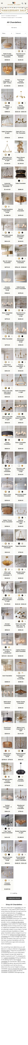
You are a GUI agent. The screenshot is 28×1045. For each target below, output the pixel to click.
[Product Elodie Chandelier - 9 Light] (21, 820)
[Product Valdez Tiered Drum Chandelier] (7, 509)
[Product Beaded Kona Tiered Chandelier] (7, 1002)
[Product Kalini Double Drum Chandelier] (21, 276)
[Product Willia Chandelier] (7, 328)
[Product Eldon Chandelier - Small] (21, 432)
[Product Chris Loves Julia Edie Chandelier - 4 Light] (7, 406)
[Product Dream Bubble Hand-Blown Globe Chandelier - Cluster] (21, 846)
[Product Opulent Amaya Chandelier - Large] (21, 743)
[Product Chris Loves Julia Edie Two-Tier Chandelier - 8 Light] (21, 613)
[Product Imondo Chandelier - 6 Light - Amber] (7, 69)
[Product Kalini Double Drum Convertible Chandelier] (7, 43)
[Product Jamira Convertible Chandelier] (21, 95)
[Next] (25, 51)
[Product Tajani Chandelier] (21, 535)
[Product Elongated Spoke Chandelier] (7, 535)
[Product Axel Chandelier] (7, 665)
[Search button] (22, 3)
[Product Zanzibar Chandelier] (21, 769)
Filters (3, 33)
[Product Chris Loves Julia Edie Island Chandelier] (7, 380)
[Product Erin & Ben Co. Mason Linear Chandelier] (21, 1002)
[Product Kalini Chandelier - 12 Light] (21, 872)
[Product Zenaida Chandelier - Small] (7, 276)
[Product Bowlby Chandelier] (21, 587)
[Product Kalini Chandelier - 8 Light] (7, 121)
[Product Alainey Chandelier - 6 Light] (7, 95)
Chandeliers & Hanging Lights (7, 17)
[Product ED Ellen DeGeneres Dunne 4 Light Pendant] (21, 976)
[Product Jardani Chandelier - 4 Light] (7, 976)
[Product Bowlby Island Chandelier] (21, 250)
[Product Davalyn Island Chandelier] (21, 561)
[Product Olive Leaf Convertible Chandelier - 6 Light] (7, 561)
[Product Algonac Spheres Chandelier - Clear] (21, 924)
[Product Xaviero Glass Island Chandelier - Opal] (21, 406)
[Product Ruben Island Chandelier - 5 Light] (7, 898)
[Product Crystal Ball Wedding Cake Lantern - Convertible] (21, 898)
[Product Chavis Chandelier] (7, 432)
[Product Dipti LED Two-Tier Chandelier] (21, 121)
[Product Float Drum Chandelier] (7, 717)
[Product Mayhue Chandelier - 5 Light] (21, 354)
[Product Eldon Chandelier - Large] (7, 302)
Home (2, 15)
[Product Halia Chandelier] (21, 172)
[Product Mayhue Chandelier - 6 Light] (21, 509)
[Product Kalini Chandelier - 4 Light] (21, 380)
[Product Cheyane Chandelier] (7, 872)
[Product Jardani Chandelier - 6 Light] (21, 794)
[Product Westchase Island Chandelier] (21, 483)
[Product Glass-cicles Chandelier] (7, 483)
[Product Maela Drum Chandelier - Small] (7, 743)
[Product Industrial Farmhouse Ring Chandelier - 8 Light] (7, 172)
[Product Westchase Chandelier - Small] (21, 328)
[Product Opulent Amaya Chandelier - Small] (7, 846)
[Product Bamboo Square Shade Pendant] (21, 1028)
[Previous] (16, 51)
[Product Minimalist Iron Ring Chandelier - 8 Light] (7, 147)
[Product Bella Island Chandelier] (7, 691)
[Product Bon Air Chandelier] (21, 198)
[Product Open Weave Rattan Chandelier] (21, 147)
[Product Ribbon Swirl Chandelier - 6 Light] (21, 717)
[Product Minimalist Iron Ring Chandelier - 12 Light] (7, 587)
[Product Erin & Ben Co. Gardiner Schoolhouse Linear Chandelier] (7, 639)
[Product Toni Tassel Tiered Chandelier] (21, 69)
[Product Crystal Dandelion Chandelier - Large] (7, 198)
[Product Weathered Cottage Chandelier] (7, 794)
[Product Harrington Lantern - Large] (7, 354)
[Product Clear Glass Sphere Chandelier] (7, 458)
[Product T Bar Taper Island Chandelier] (7, 820)
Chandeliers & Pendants (11, 15)
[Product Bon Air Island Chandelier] (7, 250)
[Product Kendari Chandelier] (7, 613)
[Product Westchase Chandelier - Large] (21, 224)
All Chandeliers (19, 17)
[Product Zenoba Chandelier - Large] (7, 1028)
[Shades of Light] (14, 3)
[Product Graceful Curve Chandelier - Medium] (21, 43)
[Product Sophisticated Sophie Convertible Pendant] (21, 665)
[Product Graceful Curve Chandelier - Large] (21, 302)
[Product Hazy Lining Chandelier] (7, 924)
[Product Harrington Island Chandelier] (7, 224)
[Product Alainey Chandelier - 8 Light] (21, 950)
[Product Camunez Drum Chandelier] (7, 950)
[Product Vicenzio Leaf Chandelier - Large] (21, 458)
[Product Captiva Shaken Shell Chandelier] (21, 639)
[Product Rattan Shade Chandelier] (21, 691)
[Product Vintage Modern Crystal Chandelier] (7, 769)
